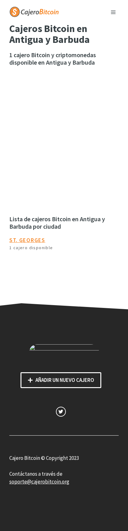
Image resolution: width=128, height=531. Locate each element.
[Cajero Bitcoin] (34, 11)
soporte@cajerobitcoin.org (39, 481)
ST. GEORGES (27, 240)
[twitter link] (61, 411)
